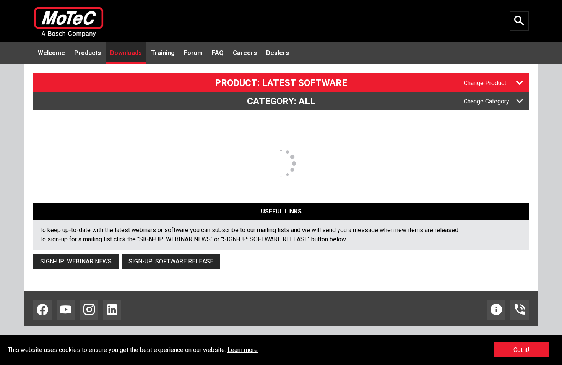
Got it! (521, 350)
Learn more (242, 350)
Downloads (126, 53)
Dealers (277, 53)
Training (163, 53)
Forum (193, 53)
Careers (245, 53)
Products (87, 53)
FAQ (218, 53)
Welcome (51, 53)
